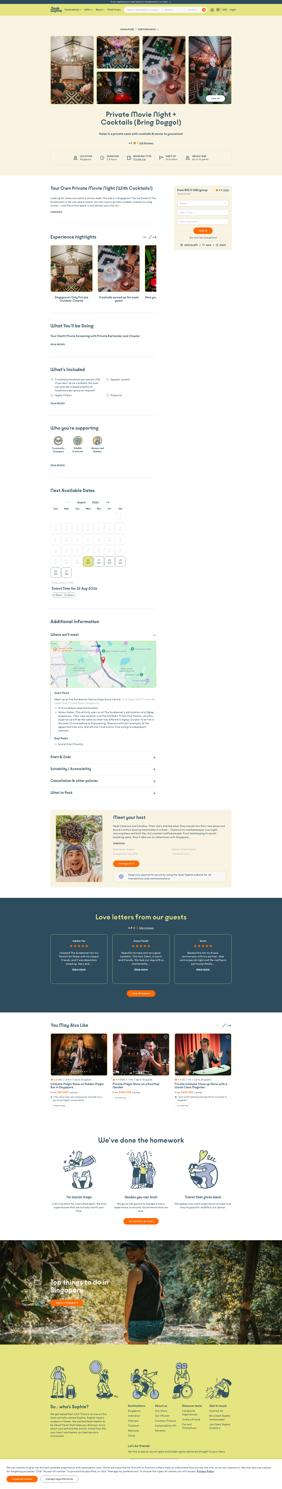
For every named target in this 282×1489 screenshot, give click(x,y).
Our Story (161, 1410)
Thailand (133, 1425)
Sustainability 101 (165, 1425)
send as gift (191, 245)
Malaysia (133, 1430)
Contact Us (216, 1410)
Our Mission (162, 1415)
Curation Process (165, 1420)
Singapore (127, 29)
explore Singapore (67, 1302)
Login (233, 9)
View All (215, 98)
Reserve (203, 230)
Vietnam (133, 1420)
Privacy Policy (205, 1471)
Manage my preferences (59, 1479)
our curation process (141, 1221)
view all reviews (141, 993)
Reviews (160, 1430)
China (131, 1435)
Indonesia (134, 1415)
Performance (147, 29)
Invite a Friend (191, 1419)
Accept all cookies (22, 1479)
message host (126, 863)
